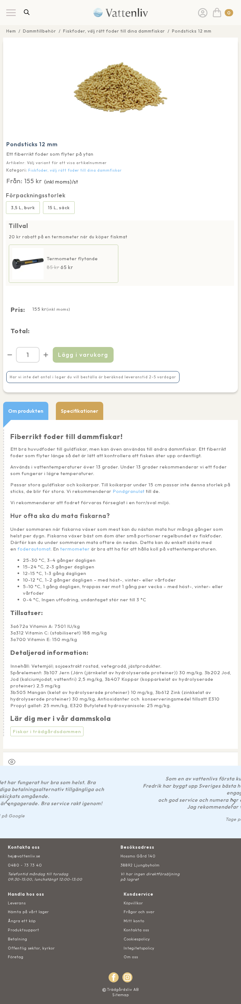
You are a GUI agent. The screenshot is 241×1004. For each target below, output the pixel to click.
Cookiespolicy (137, 939)
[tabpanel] (120, 584)
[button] (8, 802)
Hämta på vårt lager (28, 911)
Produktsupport (23, 930)
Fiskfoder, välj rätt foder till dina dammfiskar (114, 31)
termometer (75, 549)
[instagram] (127, 977)
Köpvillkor (133, 903)
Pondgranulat (129, 491)
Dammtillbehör (39, 31)
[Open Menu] (11, 12)
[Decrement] (9, 355)
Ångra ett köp (22, 921)
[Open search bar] (27, 12)
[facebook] (114, 977)
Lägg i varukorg (83, 354)
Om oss (131, 957)
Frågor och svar (139, 911)
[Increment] (46, 355)
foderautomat (34, 549)
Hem (11, 31)
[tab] (25, 411)
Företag (16, 957)
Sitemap (120, 994)
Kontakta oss (136, 930)
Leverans (17, 903)
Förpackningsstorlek (36, 195)
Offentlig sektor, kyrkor (31, 948)
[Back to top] (229, 992)
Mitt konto (134, 921)
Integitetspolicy (139, 948)
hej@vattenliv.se (24, 856)
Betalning (17, 939)
